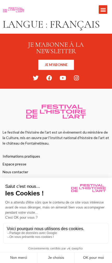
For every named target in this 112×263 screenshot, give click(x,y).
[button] (103, 9)
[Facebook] (49, 78)
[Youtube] (63, 78)
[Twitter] (36, 78)
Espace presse (14, 164)
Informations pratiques (21, 156)
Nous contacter (15, 172)
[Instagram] (76, 78)
